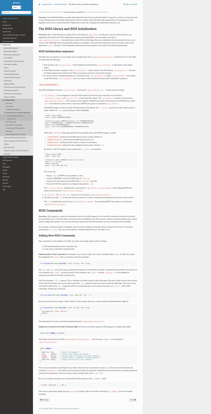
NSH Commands (11, 122)
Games (6, 68)
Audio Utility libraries (11, 48)
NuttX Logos (7, 186)
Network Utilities (9, 97)
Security (5, 180)
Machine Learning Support (13, 94)
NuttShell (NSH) (9, 100)
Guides (5, 173)
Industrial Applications (11, 74)
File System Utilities (10, 64)
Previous (45, 400)
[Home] (39, 4)
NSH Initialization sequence (15, 116)
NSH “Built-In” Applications (14, 125)
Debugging (6, 167)
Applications (7, 45)
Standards (6, 177)
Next (132, 400)
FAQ (4, 164)
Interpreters (8, 81)
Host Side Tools (9, 147)
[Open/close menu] (1, 45)
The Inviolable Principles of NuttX (14, 35)
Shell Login (9, 131)
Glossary (5, 183)
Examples (7, 154)
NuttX (17, 3)
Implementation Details (10, 157)
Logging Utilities (9, 84)
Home (5, 22)
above (53, 219)
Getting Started (8, 28)
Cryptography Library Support (14, 61)
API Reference (7, 160)
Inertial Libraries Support (12, 77)
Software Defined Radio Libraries (15, 137)
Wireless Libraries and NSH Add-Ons (16, 151)
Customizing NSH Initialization (15, 128)
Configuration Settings (13, 109)
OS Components (8, 41)
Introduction (7, 25)
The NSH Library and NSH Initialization (18, 113)
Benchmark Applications (12, 55)
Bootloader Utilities (10, 51)
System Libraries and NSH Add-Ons (16, 141)
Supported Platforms (10, 38)
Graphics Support (10, 71)
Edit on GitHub (131, 4)
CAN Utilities (8, 58)
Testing (6, 144)
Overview (9, 103)
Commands (9, 106)
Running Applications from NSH (15, 134)
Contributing (7, 32)
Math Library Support (11, 90)
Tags (4, 190)
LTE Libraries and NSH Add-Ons (14, 87)
